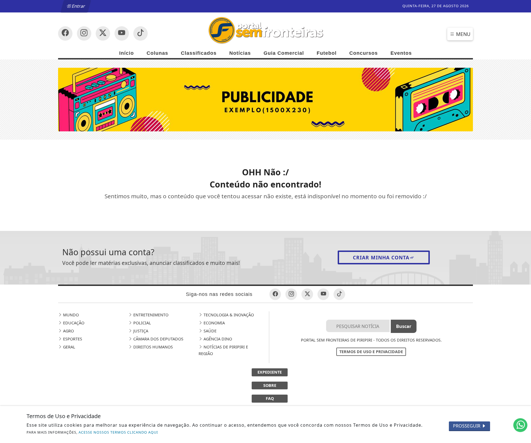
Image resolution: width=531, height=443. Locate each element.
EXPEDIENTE (269, 372)
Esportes (72, 339)
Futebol (327, 53)
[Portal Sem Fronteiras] (265, 30)
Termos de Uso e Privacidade (371, 351)
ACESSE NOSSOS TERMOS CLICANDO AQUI (118, 432)
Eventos (401, 53)
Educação (73, 322)
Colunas (157, 53)
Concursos (363, 53)
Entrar (78, 6)
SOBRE (269, 385)
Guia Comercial (284, 53)
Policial (141, 322)
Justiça (140, 330)
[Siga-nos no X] (103, 33)
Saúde (209, 330)
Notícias (240, 53)
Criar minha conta (381, 257)
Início (126, 53)
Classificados (199, 53)
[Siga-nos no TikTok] (140, 33)
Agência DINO (217, 339)
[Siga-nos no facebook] (65, 33)
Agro (68, 330)
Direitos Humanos (152, 347)
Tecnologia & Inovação (228, 314)
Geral (68, 347)
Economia (213, 322)
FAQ (270, 398)
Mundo (70, 314)
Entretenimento (150, 314)
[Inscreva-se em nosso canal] (84, 33)
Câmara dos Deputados (157, 339)
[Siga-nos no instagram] (121, 33)
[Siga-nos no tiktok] (339, 294)
